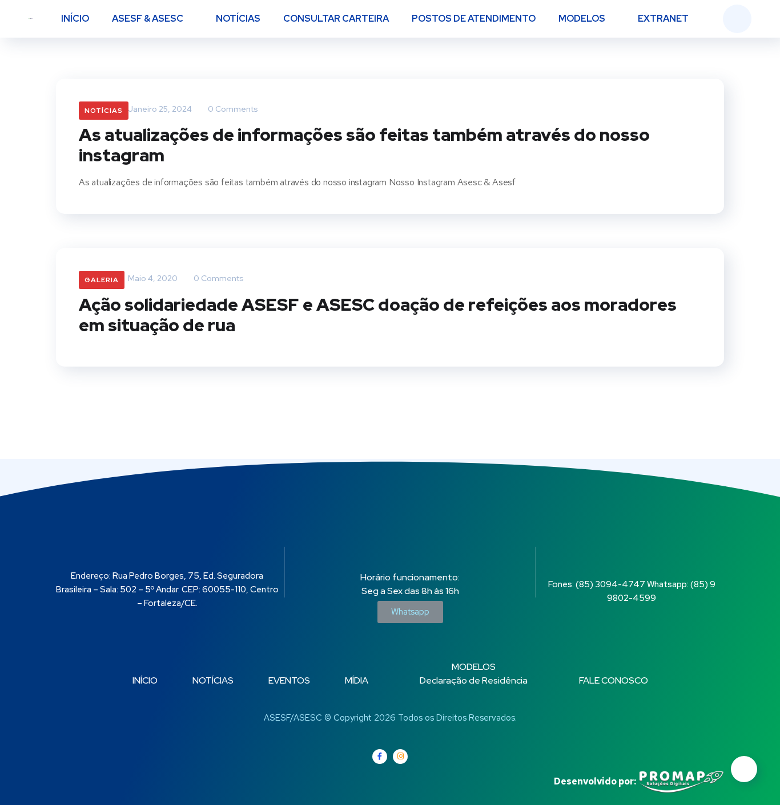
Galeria (102, 279)
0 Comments (232, 109)
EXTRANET (663, 19)
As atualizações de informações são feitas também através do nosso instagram (364, 144)
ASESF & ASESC (147, 19)
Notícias (104, 110)
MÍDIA (356, 680)
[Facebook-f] (379, 756)
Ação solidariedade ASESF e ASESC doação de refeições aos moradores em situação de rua (378, 314)
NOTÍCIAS (238, 19)
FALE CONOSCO (613, 680)
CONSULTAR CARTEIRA (336, 19)
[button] (410, 612)
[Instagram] (400, 756)
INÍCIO (75, 19)
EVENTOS (289, 680)
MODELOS (581, 19)
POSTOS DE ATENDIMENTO (474, 19)
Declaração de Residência (474, 680)
